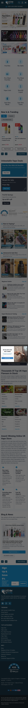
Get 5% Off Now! (7, 358)
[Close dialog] (26, 347)
